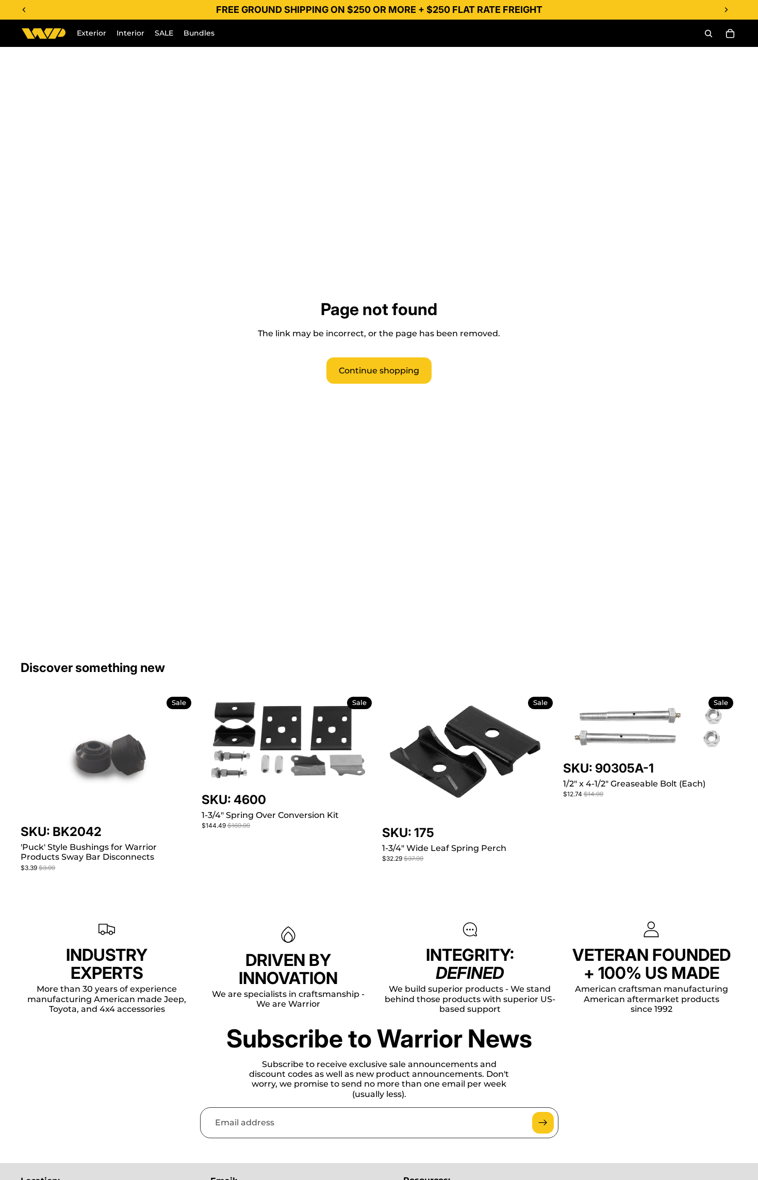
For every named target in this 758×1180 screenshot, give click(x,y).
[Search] (708, 33)
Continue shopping (379, 370)
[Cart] (730, 33)
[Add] (179, 807)
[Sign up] (543, 1123)
